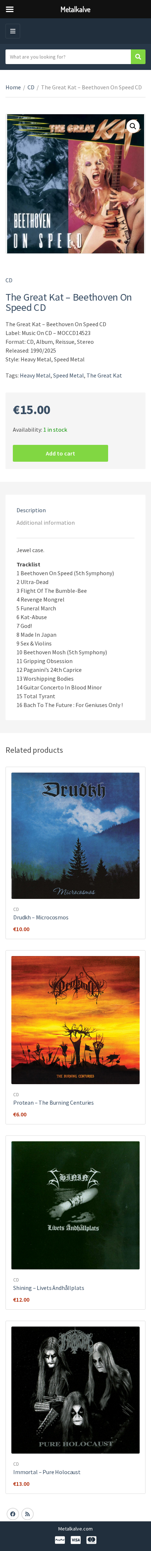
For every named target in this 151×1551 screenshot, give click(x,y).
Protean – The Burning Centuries (53, 1102)
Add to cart (60, 453)
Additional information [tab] (45, 522)
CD (30, 87)
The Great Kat (104, 375)
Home (13, 87)
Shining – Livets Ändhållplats (48, 1287)
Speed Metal (68, 375)
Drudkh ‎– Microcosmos (41, 917)
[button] (133, 126)
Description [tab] (31, 510)
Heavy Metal (35, 375)
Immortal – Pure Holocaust (47, 1472)
